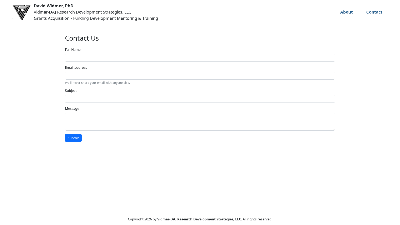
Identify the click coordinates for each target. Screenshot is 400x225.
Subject (71, 90)
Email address (76, 67)
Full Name (73, 49)
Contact (374, 12)
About (346, 12)
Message (72, 108)
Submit (73, 138)
